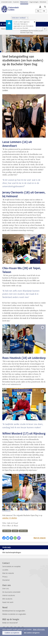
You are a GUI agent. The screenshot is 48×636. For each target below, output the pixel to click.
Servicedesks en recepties (11, 566)
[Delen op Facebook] (4, 538)
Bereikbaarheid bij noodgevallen (13, 611)
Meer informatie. (39, 629)
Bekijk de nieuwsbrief (10, 623)
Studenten (16, 2)
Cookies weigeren (32, 633)
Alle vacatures (7, 599)
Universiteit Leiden (6, 2)
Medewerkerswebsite (7, 29)
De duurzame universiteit (11, 592)
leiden (15, 531)
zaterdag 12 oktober (9, 518)
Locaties (5, 570)
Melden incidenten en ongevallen (14, 614)
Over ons (5, 589)
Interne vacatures (8, 595)
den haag (6, 531)
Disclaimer (6, 580)
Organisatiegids (33, 2)
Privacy (4, 577)
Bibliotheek (43, 2)
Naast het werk (7, 602)
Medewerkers (24, 2)
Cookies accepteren (12, 633)
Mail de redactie (40, 538)
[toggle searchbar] (45, 6)
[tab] (6, 506)
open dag (23, 531)
